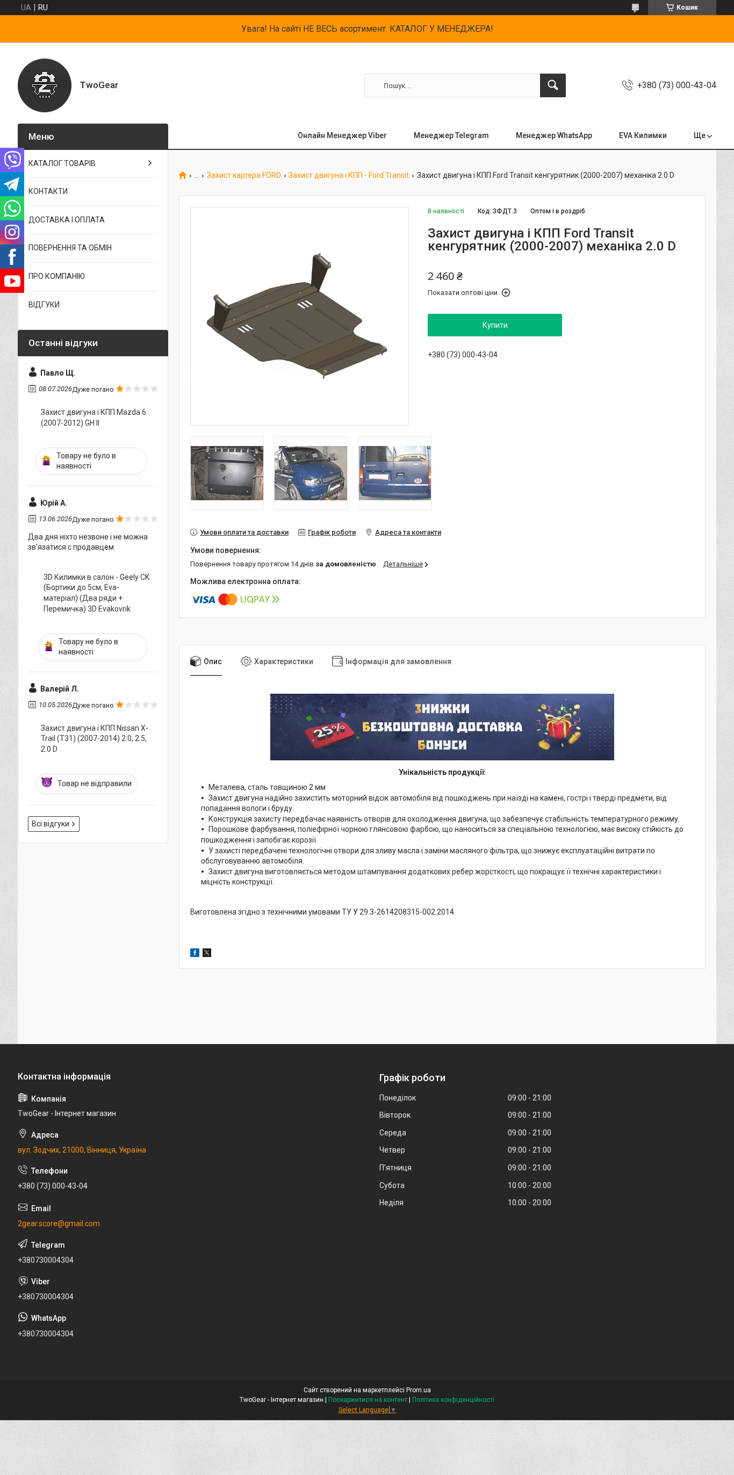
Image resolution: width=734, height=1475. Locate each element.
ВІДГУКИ (44, 304)
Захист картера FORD (244, 175)
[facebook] (194, 954)
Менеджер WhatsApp (554, 135)
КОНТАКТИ (48, 191)
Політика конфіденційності (453, 1400)
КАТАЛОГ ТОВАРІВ (62, 163)
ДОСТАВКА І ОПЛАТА (66, 219)
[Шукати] (553, 85)
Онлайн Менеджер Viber (342, 135)
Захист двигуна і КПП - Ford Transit (349, 175)
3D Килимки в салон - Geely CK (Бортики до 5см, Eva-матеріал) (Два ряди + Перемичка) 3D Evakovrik (96, 593)
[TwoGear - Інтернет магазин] (44, 85)
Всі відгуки (50, 823)
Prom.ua (418, 1390)
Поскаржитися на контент (367, 1400)
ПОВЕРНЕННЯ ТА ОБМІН (70, 247)
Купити (495, 325)
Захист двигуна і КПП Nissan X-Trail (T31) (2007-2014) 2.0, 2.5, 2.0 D (94, 738)
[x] (207, 954)
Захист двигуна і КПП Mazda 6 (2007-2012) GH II (93, 417)
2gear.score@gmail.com (59, 1223)
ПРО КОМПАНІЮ (56, 276)
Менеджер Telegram (451, 135)
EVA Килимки (643, 135)
